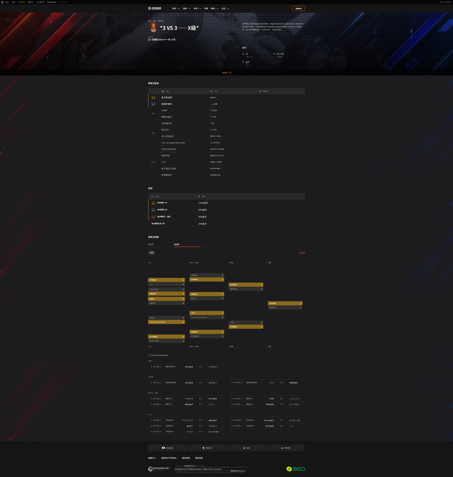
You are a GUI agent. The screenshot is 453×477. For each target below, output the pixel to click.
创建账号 (449, 2)
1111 (163, 162)
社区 (224, 8)
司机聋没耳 (166, 123)
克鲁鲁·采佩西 (216, 162)
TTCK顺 (213, 117)
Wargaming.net (189, 465)
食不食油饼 (166, 97)
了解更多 (224, 73)
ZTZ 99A (213, 130)
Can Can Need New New (173, 142)
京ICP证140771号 (181, 469)
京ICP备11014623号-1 (195, 469)
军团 (195, 8)
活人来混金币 (167, 136)
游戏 (174, 8)
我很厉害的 (166, 104)
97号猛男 (213, 110)
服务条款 (199, 458)
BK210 (212, 97)
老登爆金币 (166, 175)
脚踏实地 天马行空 (217, 155)
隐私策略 (186, 458)
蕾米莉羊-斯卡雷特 (217, 149)
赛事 (206, 8)
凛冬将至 (165, 155)
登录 (441, 2)
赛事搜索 (161, 21)
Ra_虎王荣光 (215, 142)
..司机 (212, 123)
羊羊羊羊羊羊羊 (168, 149)
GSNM (164, 110)
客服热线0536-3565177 (238, 471)
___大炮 (213, 104)
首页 (149, 21)
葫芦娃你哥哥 (215, 168)
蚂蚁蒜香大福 (215, 175)
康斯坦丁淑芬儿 (216, 136)
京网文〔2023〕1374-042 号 (212, 469)
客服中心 (152, 458)
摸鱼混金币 (166, 116)
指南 (185, 8)
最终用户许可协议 (168, 458)
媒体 (213, 8)
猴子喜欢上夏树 (168, 168)
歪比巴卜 (165, 129)
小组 (151, 252)
